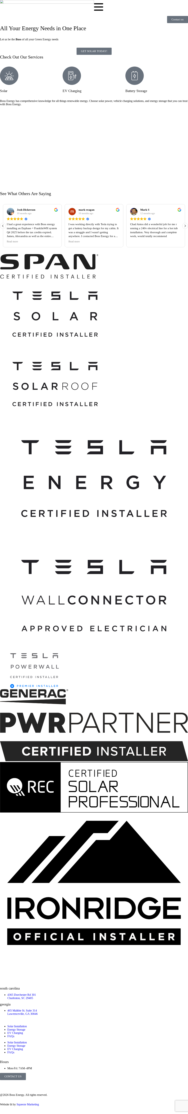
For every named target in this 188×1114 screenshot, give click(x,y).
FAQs (10, 1036)
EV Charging (15, 1032)
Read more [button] (12, 241)
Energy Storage (16, 1029)
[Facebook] (4, 1084)
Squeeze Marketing (28, 1104)
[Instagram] (14, 1084)
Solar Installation (17, 1026)
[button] (185, 226)
